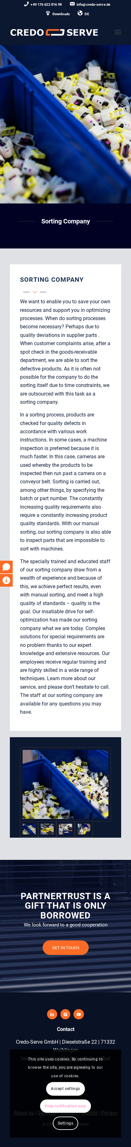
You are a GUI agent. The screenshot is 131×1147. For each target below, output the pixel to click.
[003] (47, 829)
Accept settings (65, 1088)
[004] (84, 829)
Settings (65, 1123)
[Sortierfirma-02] (65, 829)
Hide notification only (65, 1106)
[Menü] (117, 32)
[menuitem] (43, 5)
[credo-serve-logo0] (54, 32)
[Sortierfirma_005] (65, 784)
